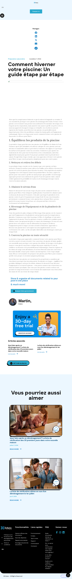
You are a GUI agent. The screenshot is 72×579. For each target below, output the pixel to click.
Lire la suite (12, 354)
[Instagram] (60, 532)
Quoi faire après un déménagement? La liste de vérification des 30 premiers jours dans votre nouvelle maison (20, 348)
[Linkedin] (64, 532)
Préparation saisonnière (16, 59)
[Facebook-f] (57, 532)
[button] (36, 32)
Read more (14, 449)
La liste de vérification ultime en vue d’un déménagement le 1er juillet (49, 347)
